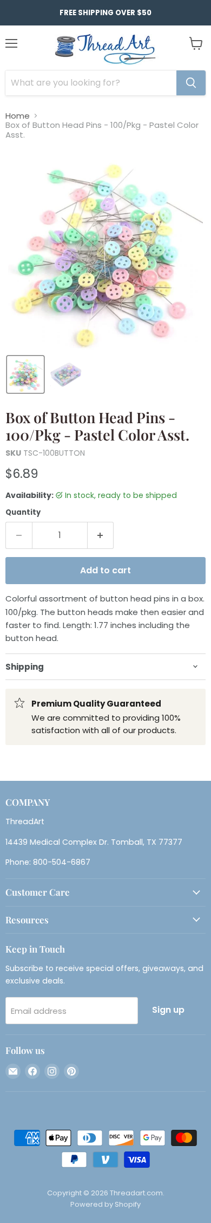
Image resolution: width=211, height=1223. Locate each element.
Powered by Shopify (105, 1204)
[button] (25, 374)
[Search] (191, 82)
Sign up (168, 1010)
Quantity (23, 512)
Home (17, 115)
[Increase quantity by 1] (101, 535)
